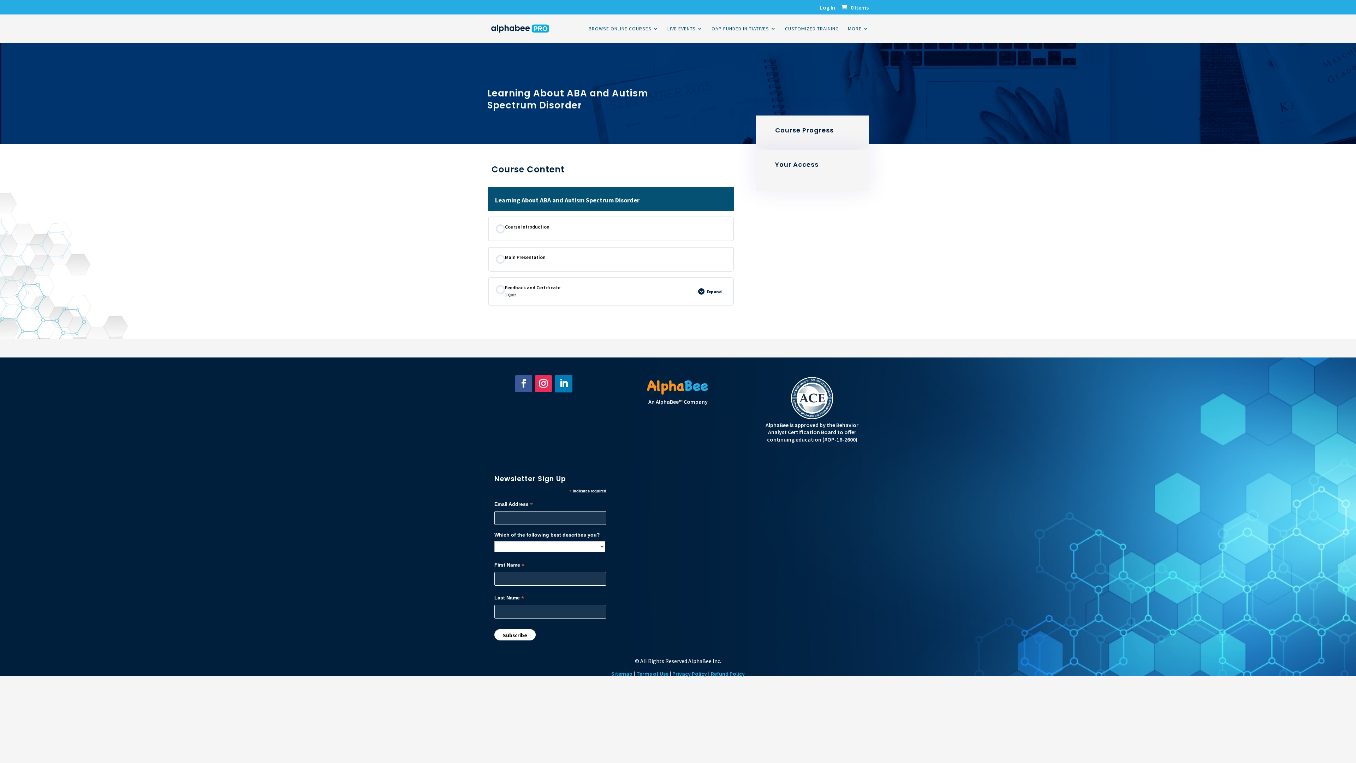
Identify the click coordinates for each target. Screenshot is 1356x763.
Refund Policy (728, 673)
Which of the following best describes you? (547, 535)
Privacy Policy (689, 673)
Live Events (681, 29)
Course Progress (804, 130)
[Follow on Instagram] (543, 383)
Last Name (509, 598)
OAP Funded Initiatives (740, 29)
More (855, 29)
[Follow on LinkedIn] (563, 383)
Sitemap (621, 673)
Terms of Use (652, 673)
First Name (509, 565)
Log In (827, 8)
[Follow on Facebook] (523, 383)
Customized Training (812, 29)
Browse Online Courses (620, 29)
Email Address (513, 504)
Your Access (797, 164)
